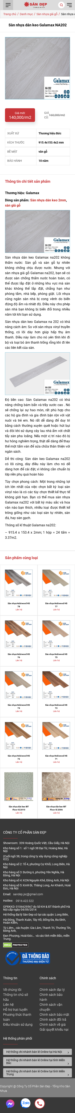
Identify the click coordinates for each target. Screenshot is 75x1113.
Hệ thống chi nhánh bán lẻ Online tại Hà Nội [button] (34, 1051)
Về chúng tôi (12, 990)
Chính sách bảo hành (51, 997)
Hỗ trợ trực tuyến (15, 1010)
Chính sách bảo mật (54, 1015)
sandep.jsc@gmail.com (28, 894)
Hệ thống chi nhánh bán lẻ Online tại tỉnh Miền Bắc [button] (35, 1061)
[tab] (37, 1052)
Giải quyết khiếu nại (54, 1030)
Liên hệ (8, 1005)
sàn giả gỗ (12, 205)
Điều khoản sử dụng (17, 1025)
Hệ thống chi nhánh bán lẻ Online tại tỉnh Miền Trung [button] (35, 1073)
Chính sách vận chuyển (51, 1007)
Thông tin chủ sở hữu (15, 997)
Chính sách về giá (53, 1025)
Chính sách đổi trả (53, 1020)
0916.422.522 (25, 901)
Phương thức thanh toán (17, 1017)
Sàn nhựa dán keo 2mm (48, 200)
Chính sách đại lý (52, 990)
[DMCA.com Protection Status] (15, 946)
